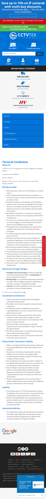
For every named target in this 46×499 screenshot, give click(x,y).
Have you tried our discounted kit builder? (44, 251)
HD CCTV (7, 116)
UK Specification (37, 460)
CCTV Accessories (9, 133)
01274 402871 (34, 27)
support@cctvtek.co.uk (18, 347)
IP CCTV (6, 128)
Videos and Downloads (13, 464)
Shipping (10, 462)
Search (40, 54)
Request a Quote (26, 460)
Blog (27, 466)
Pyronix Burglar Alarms (27, 464)
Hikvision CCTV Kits (13, 466)
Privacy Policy (34, 466)
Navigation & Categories (23, 68)
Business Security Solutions (34, 469)
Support (23, 462)
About (17, 460)
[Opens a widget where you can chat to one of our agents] (30, 486)
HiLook (6, 145)
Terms (16, 462)
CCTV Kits (7, 122)
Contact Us (10, 460)
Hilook (22, 466)
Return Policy (11, 469)
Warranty (30, 462)
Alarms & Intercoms (10, 139)
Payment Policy (21, 469)
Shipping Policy (18, 292)
